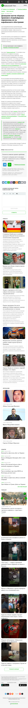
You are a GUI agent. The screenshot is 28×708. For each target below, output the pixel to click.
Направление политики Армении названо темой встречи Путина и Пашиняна (12, 342)
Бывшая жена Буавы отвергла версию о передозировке (13, 267)
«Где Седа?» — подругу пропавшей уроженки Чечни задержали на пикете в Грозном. (12, 564)
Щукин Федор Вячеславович (11, 424)
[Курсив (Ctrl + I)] (7, 193)
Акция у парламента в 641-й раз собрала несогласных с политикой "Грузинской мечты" (12, 291)
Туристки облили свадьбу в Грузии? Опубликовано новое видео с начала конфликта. (11, 616)
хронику (15, 111)
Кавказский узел (11, 52)
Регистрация (14, 208)
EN (4, 1)
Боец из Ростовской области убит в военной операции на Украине (11, 465)
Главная (3, 11)
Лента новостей (10, 11)
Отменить (14, 212)
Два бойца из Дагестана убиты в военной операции (13, 478)
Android (20, 122)
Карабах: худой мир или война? (11, 47)
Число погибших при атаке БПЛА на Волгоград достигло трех (12, 472)
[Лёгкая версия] (7, 1)
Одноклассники (7, 137)
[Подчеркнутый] (10, 193)
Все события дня (22, 486)
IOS (23, 122)
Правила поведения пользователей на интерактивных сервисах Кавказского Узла (14, 698)
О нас (2, 682)
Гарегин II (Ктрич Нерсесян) (11, 443)
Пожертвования (23, 682)
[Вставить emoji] (16, 193)
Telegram (17, 128)
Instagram (11, 135)
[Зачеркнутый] (13, 193)
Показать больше (14, 669)
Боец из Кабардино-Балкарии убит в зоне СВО (13, 458)
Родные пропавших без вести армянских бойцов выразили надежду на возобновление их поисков (14, 307)
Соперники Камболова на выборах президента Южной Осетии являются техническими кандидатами (13, 235)
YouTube (19, 138)
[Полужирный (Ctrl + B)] (4, 193)
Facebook (5, 135)
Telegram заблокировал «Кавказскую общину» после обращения (11, 641)
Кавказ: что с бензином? (9, 9)
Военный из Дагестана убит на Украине (12, 453)
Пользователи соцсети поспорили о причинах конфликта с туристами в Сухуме (11, 510)
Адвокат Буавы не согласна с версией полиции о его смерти (14, 369)
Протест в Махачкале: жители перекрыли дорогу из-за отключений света (13, 589)
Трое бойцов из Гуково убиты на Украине (13, 484)
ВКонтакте (17, 135)
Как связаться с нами (11, 682)
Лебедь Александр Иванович (11, 406)
